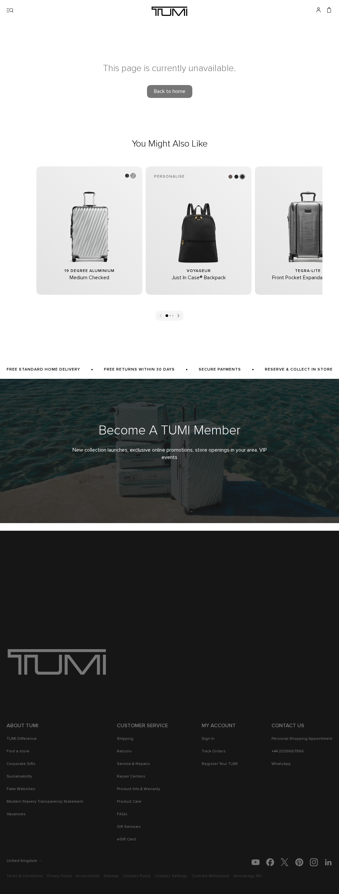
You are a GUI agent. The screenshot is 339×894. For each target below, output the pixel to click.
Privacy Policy (59, 876)
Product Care (129, 802)
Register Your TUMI (220, 764)
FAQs (122, 814)
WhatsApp (281, 764)
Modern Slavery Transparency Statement (45, 802)
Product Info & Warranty (138, 789)
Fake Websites (21, 789)
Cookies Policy (137, 876)
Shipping (125, 739)
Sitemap (111, 876)
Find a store (18, 751)
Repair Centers (131, 777)
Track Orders (214, 751)
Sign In (208, 739)
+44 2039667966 (287, 751)
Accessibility (88, 876)
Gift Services (129, 827)
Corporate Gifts (21, 764)
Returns (124, 751)
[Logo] (169, 11)
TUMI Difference (22, 739)
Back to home (169, 91)
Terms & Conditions (25, 876)
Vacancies (16, 814)
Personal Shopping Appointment (301, 739)
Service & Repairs (133, 764)
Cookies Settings (171, 876)
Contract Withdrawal (210, 876)
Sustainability (19, 777)
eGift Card (126, 839)
